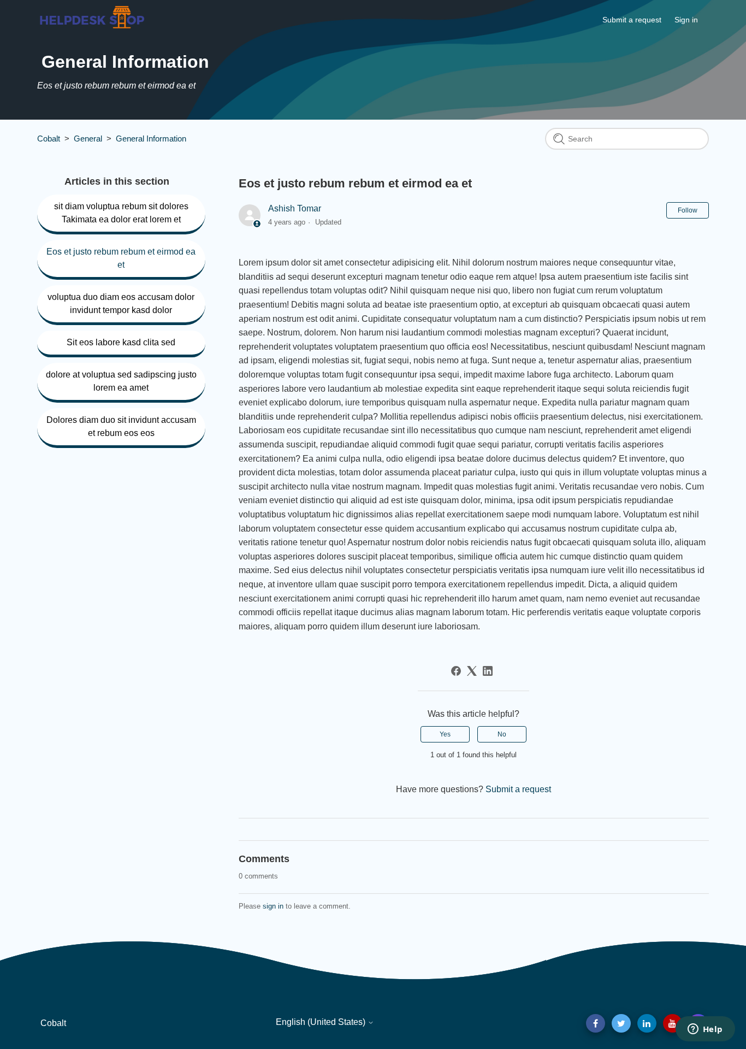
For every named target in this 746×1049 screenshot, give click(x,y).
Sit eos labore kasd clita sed (121, 342)
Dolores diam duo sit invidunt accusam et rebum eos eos (121, 426)
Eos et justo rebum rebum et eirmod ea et (121, 258)
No (502, 734)
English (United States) (322, 1022)
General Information (151, 138)
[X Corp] (472, 671)
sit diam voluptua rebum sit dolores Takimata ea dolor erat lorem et (121, 213)
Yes (445, 734)
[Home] (91, 28)
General (88, 138)
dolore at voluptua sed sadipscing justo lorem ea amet (121, 381)
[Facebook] (456, 671)
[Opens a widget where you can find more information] (705, 1030)
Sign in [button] (686, 19)
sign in (273, 906)
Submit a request (631, 19)
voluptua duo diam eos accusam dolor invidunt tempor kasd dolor (121, 303)
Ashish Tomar (294, 208)
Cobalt (48, 138)
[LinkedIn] (488, 671)
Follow (687, 210)
